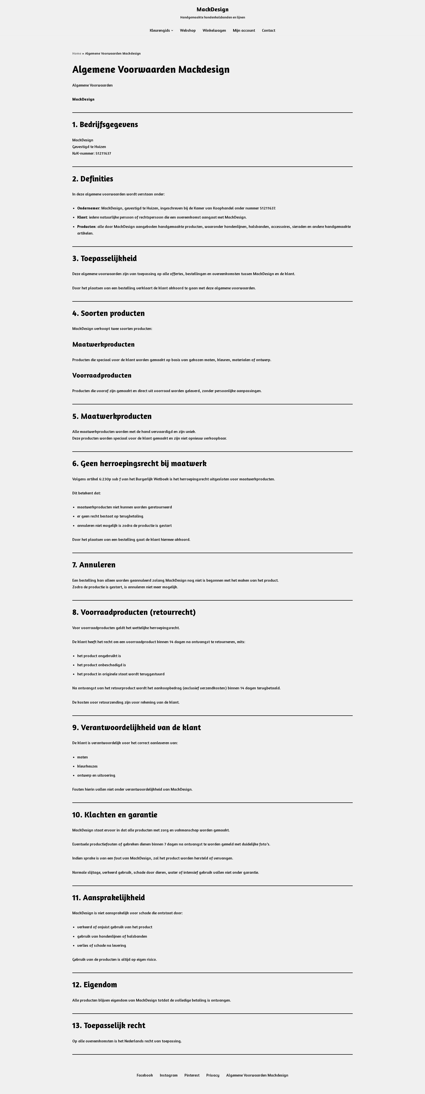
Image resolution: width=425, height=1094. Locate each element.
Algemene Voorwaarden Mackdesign (257, 1075)
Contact (268, 30)
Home (76, 53)
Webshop (188, 30)
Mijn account (244, 30)
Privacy (212, 1075)
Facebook (145, 1075)
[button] (172, 30)
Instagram (169, 1075)
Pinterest (191, 1075)
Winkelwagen (214, 30)
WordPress (134, 1087)
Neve (76, 1087)
